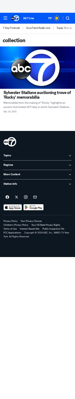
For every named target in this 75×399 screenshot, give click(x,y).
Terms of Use (10, 229)
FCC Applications (12, 233)
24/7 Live (28, 18)
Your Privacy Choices (31, 221)
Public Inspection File (53, 229)
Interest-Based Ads (29, 229)
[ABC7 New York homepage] (15, 18)
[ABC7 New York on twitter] (16, 197)
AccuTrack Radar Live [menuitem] (38, 28)
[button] (5, 18)
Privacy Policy (10, 221)
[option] (14, 28)
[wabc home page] (9, 141)
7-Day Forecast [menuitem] (11, 28)
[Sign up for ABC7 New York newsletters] (35, 197)
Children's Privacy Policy (15, 225)
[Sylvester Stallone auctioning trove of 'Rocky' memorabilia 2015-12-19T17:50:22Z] (37, 67)
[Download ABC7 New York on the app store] (12, 207)
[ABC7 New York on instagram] (26, 197)
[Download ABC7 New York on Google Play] (33, 207)
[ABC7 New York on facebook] (7, 197)
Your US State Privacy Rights (45, 225)
